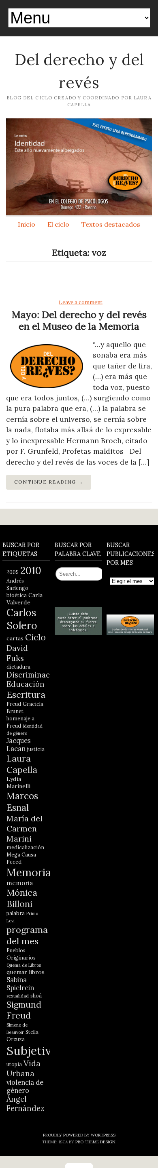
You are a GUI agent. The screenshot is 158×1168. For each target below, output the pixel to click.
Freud (13, 704)
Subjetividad (40, 1050)
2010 (30, 570)
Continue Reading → (48, 482)
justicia (36, 749)
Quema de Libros (23, 965)
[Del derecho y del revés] (79, 166)
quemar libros (25, 972)
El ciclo (58, 224)
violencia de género (24, 1086)
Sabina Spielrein (20, 984)
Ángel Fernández (25, 1103)
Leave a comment (80, 302)
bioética (16, 595)
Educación (25, 684)
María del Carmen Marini (24, 828)
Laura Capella (21, 764)
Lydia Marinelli (18, 782)
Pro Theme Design (95, 1142)
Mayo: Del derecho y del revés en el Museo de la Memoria (79, 320)
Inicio (26, 224)
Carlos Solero (21, 619)
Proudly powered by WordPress (79, 1135)
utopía (14, 1064)
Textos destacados (110, 224)
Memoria (28, 872)
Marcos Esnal (22, 801)
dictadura (18, 666)
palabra (15, 913)
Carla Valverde (24, 598)
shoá (36, 995)
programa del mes (27, 935)
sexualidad (17, 996)
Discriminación (34, 675)
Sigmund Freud (23, 1010)
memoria (19, 883)
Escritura (25, 694)
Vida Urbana (23, 1068)
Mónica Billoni (21, 898)
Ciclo (35, 637)
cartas (14, 638)
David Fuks (17, 653)
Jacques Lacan (18, 745)
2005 (12, 572)
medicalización (25, 847)
